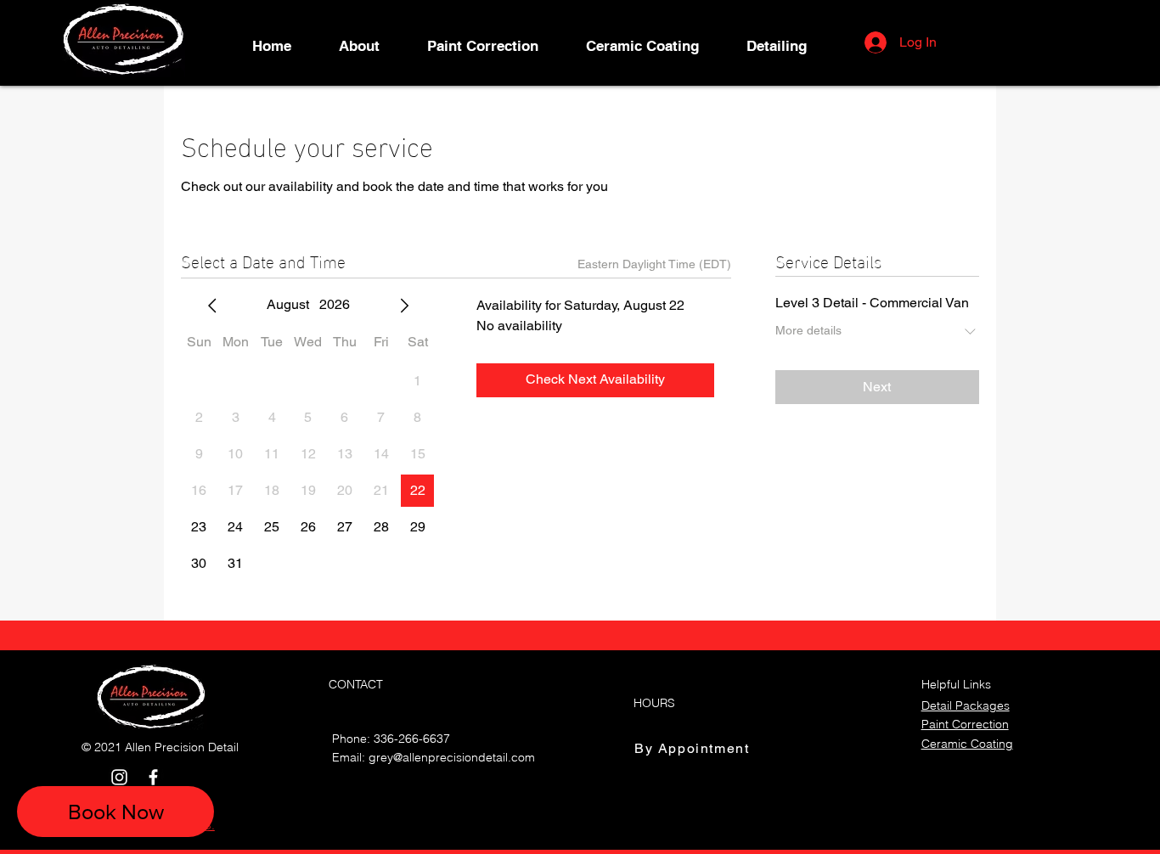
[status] (654, 264)
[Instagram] (119, 777)
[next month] (404, 305)
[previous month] (212, 305)
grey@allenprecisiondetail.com (452, 757)
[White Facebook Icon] (153, 777)
